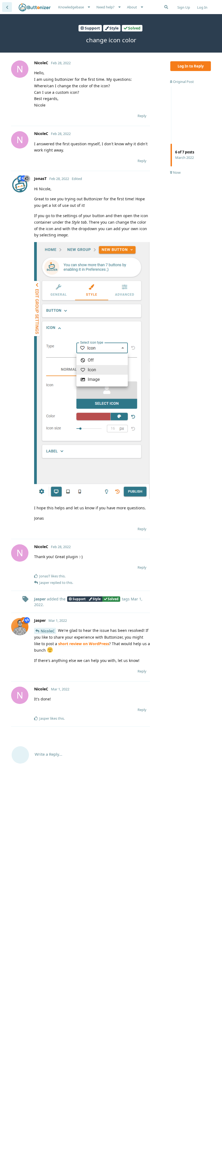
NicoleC (48, 630)
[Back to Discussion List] (7, 7)
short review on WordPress (83, 643)
